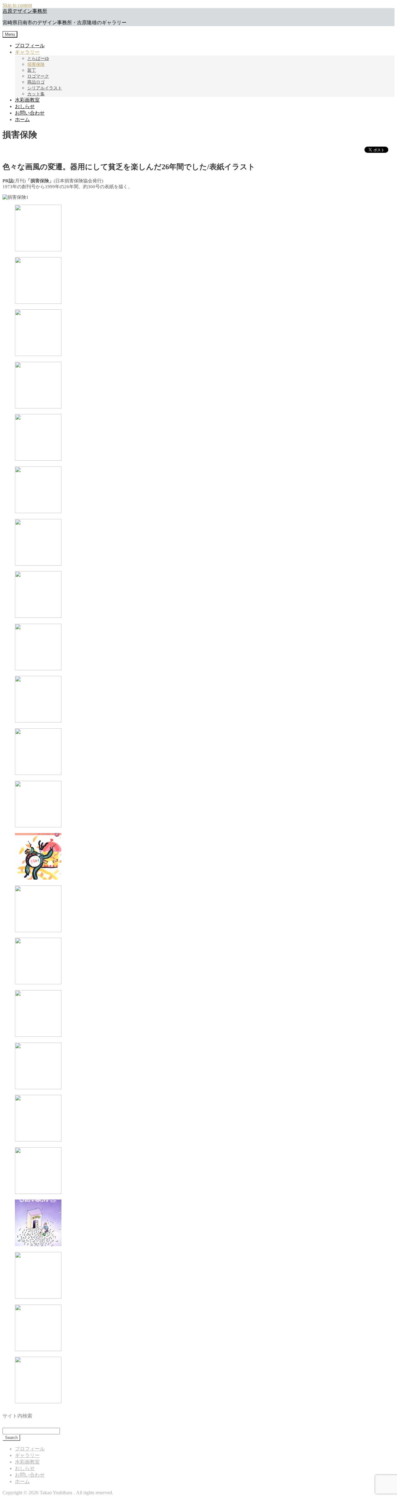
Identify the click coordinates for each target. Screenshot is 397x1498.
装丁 (31, 70)
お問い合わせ (30, 113)
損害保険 (36, 64)
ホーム (22, 119)
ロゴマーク (38, 76)
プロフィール (30, 45)
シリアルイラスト (44, 88)
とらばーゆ (38, 58)
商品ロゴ (36, 82)
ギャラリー (27, 52)
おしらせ (25, 106)
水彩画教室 (27, 99)
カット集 (36, 94)
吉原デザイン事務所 (24, 11)
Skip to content (17, 5)
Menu (10, 34)
